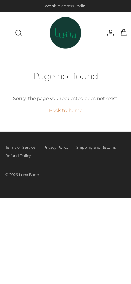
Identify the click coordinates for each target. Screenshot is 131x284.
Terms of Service (20, 147)
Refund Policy (18, 155)
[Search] (22, 33)
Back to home (65, 110)
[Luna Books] (65, 32)
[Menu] (7, 33)
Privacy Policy (56, 147)
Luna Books (29, 174)
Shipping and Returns (96, 147)
